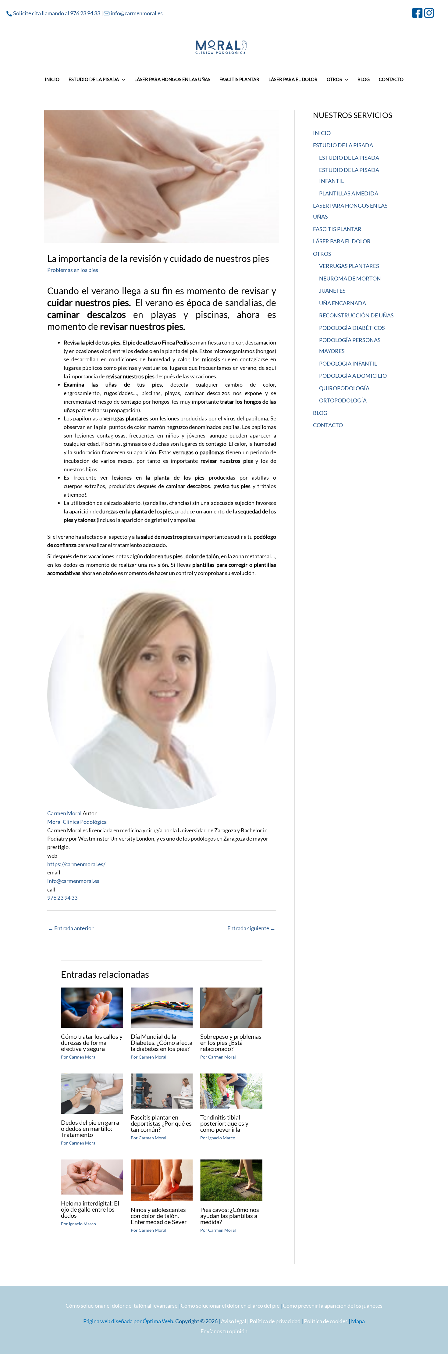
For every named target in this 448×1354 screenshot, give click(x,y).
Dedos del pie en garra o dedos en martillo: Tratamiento (90, 1128)
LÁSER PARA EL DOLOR (342, 241)
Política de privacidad (275, 1321)
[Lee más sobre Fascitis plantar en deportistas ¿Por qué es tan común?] (162, 1090)
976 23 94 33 (62, 897)
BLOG (320, 412)
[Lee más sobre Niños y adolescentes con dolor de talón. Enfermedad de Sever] (162, 1179)
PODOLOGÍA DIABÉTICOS (352, 327)
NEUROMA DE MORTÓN (350, 278)
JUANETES (332, 290)
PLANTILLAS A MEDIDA (348, 193)
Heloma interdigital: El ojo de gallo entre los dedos (90, 1209)
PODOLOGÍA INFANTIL (348, 363)
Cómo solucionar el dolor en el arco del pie (230, 1305)
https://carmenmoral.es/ (76, 864)
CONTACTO (328, 425)
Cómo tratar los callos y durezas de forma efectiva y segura (92, 1042)
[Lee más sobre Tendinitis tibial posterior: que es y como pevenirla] (231, 1090)
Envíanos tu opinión (224, 1331)
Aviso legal (233, 1321)
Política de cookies (326, 1321)
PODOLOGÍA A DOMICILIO (353, 375)
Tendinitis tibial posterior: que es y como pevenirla (224, 1123)
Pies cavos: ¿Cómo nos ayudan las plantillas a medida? (229, 1215)
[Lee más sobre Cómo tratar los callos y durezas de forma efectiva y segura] (92, 1007)
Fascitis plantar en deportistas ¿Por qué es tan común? (161, 1123)
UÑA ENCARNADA (342, 303)
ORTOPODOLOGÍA (343, 400)
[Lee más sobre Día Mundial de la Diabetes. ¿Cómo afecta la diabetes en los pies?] (162, 1007)
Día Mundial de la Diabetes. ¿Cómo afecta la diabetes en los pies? (161, 1042)
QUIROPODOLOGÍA (344, 388)
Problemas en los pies (72, 269)
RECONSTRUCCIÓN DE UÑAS (356, 315)
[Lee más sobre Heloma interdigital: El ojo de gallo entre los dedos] (92, 1176)
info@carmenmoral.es (137, 13)
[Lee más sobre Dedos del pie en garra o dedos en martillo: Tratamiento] (92, 1093)
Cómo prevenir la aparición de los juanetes (332, 1305)
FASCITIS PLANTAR (337, 229)
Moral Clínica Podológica (77, 821)
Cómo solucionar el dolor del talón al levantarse (121, 1305)
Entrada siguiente (251, 928)
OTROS (322, 253)
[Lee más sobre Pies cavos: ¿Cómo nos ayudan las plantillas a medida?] (231, 1179)
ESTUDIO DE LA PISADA (343, 145)
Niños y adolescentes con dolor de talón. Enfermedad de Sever (159, 1215)
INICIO (322, 133)
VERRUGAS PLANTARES (349, 266)
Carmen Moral (64, 813)
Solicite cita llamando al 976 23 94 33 (56, 13)
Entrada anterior (71, 928)
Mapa (358, 1321)
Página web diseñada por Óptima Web (128, 1321)
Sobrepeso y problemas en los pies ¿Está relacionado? (230, 1042)
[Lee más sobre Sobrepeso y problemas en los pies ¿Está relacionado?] (231, 1007)
